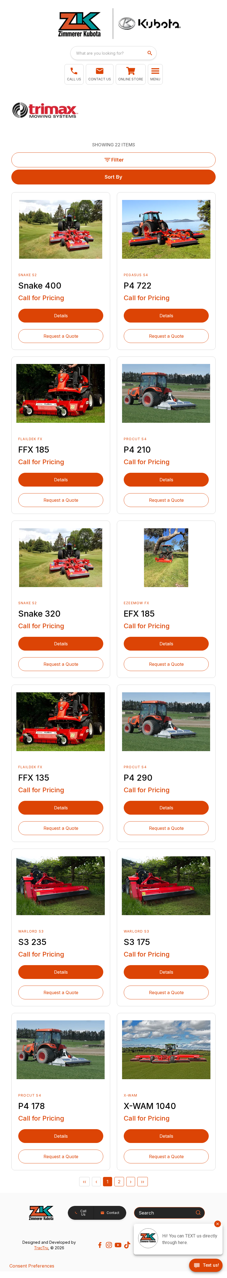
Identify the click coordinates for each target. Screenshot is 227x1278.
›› (142, 1181)
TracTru (41, 1247)
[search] (150, 53)
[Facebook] (99, 1245)
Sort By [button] (113, 177)
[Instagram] (108, 1245)
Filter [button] (117, 160)
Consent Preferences (31, 1266)
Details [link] (61, 315)
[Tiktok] (127, 1245)
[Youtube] (118, 1245)
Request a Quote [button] (60, 336)
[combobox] (113, 53)
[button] (74, 74)
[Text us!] (206, 1265)
